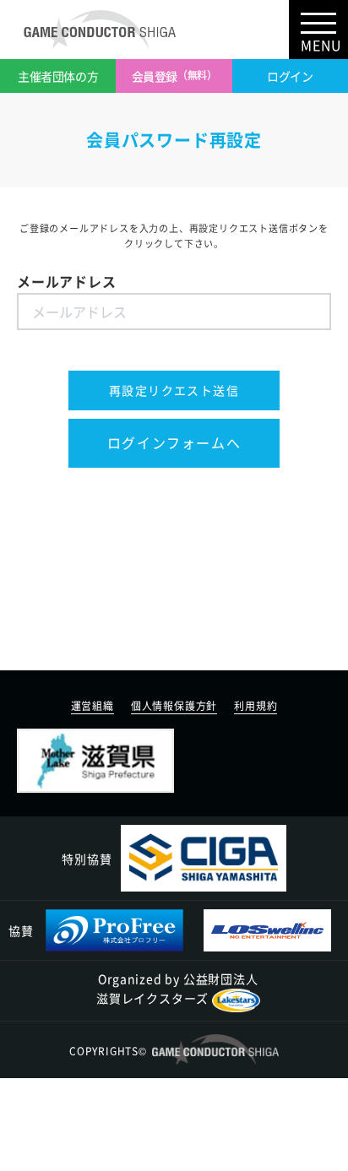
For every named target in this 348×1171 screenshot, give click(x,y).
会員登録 (174, 76)
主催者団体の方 (58, 76)
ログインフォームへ (174, 442)
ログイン (290, 76)
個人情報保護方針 (174, 705)
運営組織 (92, 705)
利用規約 (255, 705)
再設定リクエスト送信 (174, 390)
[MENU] (318, 21)
